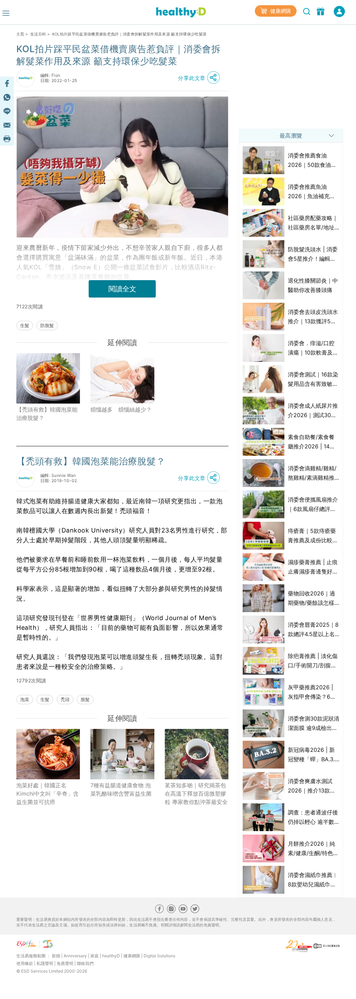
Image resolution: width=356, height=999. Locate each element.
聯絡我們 (85, 963)
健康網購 (280, 11)
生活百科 (38, 34)
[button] (200, 77)
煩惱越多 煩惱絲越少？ (121, 409)
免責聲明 (65, 963)
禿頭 (65, 699)
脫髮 (85, 699)
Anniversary (75, 955)
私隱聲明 (45, 963)
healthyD (111, 955)
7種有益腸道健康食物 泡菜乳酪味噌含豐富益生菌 (121, 789)
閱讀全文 (122, 289)
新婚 (56, 955)
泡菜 (24, 699)
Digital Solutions (159, 955)
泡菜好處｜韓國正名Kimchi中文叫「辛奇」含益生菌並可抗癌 (47, 793)
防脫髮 (47, 325)
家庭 (94, 955)
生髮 (24, 325)
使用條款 (24, 963)
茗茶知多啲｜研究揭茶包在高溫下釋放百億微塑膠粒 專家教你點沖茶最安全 (196, 793)
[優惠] (321, 10)
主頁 (20, 34)
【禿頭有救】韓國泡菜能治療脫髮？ (47, 413)
